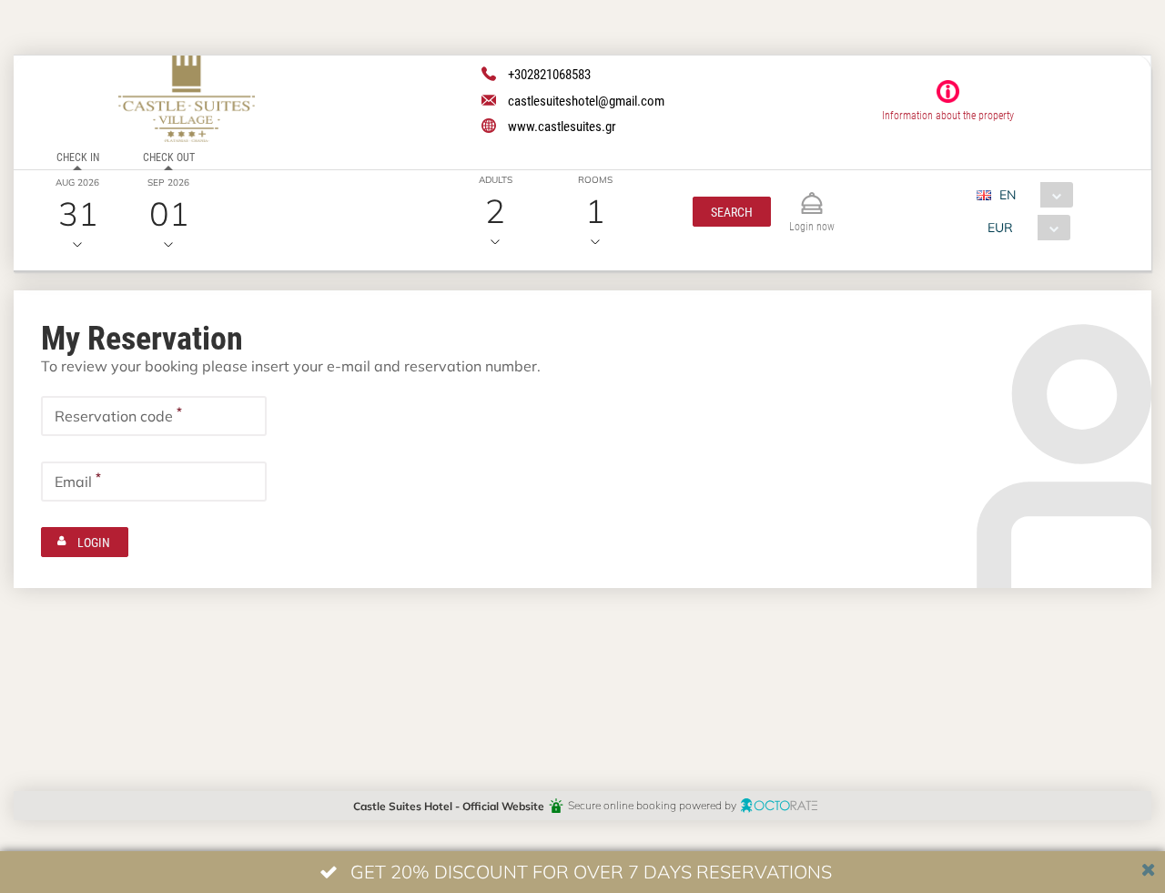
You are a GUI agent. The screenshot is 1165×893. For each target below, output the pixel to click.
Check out (169, 156)
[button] (732, 212)
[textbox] (154, 416)
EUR (1000, 227)
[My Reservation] (812, 195)
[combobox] (1031, 195)
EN (1007, 194)
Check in (77, 156)
